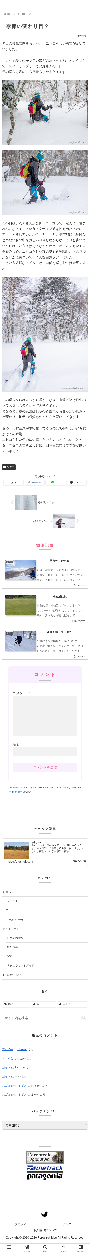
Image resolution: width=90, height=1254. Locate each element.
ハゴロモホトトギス (14, 1085)
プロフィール (23, 1224)
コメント (21, 693)
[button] (83, 1018)
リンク (66, 1224)
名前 (16, 744)
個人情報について (45, 1230)
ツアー (10, 466)
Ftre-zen (22, 1049)
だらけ (6, 1067)
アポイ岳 (7, 1049)
